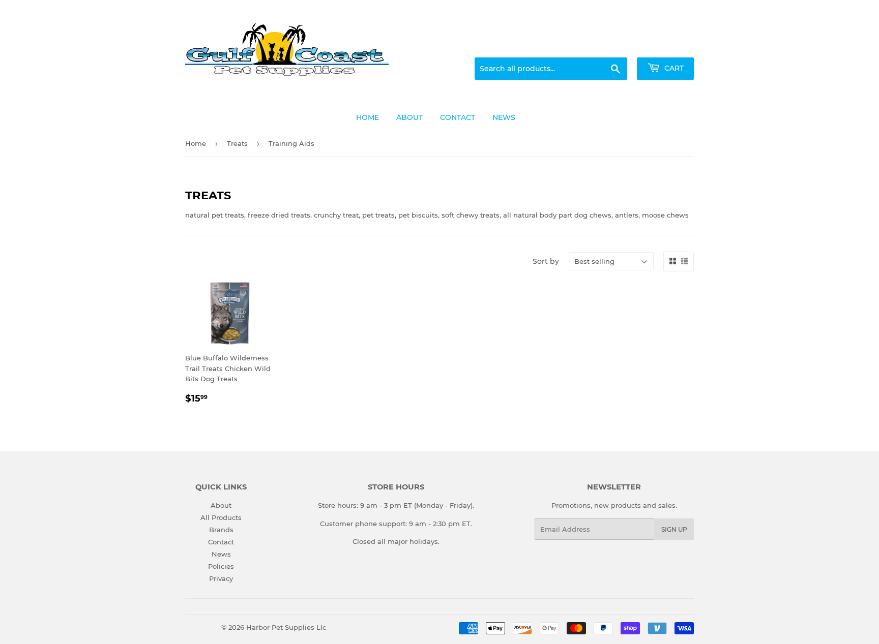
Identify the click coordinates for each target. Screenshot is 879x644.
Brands (221, 530)
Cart (673, 68)
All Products (221, 517)
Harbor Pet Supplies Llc (286, 627)
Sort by (546, 261)
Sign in (613, 45)
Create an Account (666, 45)
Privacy (221, 578)
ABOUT (409, 117)
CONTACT (457, 117)
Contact (221, 542)
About (221, 505)
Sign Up (674, 529)
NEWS (503, 117)
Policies (221, 566)
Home (195, 143)
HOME (367, 117)
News (221, 554)
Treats (237, 143)
